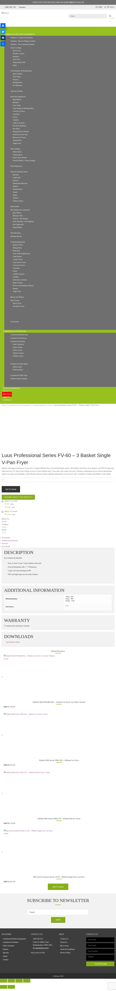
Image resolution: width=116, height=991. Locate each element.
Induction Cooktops (20, 280)
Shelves (15, 186)
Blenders (16, 102)
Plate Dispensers (16, 166)
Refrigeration (17, 82)
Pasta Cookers (18, 283)
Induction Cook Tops (20, 134)
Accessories (15, 321)
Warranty (5, 543)
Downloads (6, 546)
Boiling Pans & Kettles (21, 131)
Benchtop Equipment (18, 97)
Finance (22, 7)
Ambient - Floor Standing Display (22, 44)
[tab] (58, 537)
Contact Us (64, 939)
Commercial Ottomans (18, 338)
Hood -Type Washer (20, 157)
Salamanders (17, 140)
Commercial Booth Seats (19, 335)
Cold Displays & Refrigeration (21, 71)
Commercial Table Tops (19, 375)
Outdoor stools (18, 356)
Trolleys (15, 198)
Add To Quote (10, 489)
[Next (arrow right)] (11, 987)
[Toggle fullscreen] (19, 981)
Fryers (15, 117)
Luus (4, 532)
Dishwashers (17, 152)
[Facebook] (3, 26)
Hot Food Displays (19, 126)
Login (100, 7)
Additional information (10, 541)
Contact (7, 400)
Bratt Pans (16, 251)
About (6, 397)
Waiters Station (18, 201)
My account (64, 946)
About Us (63, 942)
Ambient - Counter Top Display (22, 38)
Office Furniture (11, 388)
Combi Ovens (18, 259)
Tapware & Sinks (17, 91)
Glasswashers (17, 155)
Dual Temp (17, 77)
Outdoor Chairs (18, 353)
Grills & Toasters (19, 123)
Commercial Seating (18, 341)
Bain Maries (17, 99)
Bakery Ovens (18, 245)
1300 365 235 (10, 7)
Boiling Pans (17, 248)
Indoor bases (17, 367)
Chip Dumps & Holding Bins (23, 108)
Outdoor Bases (18, 370)
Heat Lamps (15, 206)
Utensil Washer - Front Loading (24, 160)
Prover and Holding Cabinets (23, 285)
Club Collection (18, 344)
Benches (16, 175)
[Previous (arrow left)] (3, 987)
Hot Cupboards (18, 224)
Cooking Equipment (18, 242)
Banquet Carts (18, 216)
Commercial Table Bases (19, 364)
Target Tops (17, 143)
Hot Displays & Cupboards (20, 210)
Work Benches (16, 233)
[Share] (3, 44)
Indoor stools (17, 350)
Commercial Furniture (14, 331)
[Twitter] (3, 32)
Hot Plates (16, 129)
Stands (15, 192)
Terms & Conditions (67, 949)
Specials (7, 394)
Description (6, 538)
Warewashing (15, 149)
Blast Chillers (17, 74)
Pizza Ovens (15, 300)
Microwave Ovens (19, 137)
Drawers (16, 180)
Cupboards (17, 177)
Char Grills (17, 105)
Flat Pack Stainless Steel (19, 172)
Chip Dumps (17, 256)
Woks (15, 65)
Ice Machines (17, 85)
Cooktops (16, 114)
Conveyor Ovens (19, 111)
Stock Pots (16, 59)
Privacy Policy (65, 953)
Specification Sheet (13, 642)
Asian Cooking (16, 48)
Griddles (16, 120)
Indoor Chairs (18, 347)
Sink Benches (17, 189)
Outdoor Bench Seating (19, 379)
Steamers (16, 56)
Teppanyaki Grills (19, 62)
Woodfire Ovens (18, 306)
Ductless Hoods (16, 236)
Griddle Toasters (18, 274)
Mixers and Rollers (17, 297)
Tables (15, 195)
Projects (7, 391)
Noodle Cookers (18, 53)
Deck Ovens (17, 303)
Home (4, 405)
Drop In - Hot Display (20, 219)
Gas (67, 606)
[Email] (3, 38)
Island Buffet (17, 227)
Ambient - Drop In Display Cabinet (23, 41)
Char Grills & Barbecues (21, 254)
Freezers (16, 79)
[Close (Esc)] (3, 981)
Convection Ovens (19, 262)
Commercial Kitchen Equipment (19, 34)
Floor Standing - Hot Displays (23, 221)
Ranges (15, 288)
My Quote (110, 7)
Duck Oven (17, 51)
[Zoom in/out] (26, 981)
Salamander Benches (20, 183)
